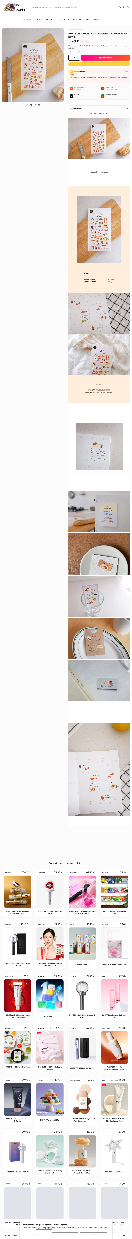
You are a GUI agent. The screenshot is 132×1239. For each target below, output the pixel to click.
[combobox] (73, 7)
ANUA (71, 1184)
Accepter (65, 1234)
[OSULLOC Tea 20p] (82, 943)
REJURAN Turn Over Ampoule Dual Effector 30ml (17, 912)
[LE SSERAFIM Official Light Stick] (82, 1047)
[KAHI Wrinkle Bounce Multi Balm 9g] (114, 995)
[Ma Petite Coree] (15, 7)
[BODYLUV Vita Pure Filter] (50, 1099)
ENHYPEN (73, 976)
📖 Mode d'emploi (76, 108)
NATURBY (105, 872)
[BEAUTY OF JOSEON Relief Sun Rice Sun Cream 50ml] (114, 1099)
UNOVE (7, 1080)
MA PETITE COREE (11, 1235)
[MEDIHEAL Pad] (50, 995)
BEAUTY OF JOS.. (75, 1080)
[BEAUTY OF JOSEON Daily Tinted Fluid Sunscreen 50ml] (82, 1099)
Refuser (93, 1234)
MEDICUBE (41, 1028)
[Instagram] (27, 105)
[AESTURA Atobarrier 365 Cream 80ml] (17, 1203)
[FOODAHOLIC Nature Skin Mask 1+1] (17, 1047)
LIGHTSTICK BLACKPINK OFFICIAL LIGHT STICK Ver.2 (82, 912)
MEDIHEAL (105, 924)
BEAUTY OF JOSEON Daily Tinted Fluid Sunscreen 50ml (82, 1120)
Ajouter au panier (105, 58)
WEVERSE (8, 924)
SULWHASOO (106, 1028)
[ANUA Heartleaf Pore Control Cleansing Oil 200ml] (82, 1203)
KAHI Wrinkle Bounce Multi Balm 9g (114, 1016)
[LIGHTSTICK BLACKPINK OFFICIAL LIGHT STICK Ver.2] (82, 892)
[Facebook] (31, 105)
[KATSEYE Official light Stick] (17, 1151)
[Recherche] (113, 7)
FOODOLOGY (41, 924)
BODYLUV (41, 1080)
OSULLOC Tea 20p (82, 964)
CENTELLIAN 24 (10, 976)
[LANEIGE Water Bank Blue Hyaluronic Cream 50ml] (114, 1203)
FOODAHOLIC (9, 1028)
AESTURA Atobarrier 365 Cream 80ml (17, 1224)
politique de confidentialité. (44, 1229)
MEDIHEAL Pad (49, 1016)
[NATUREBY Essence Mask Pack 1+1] (114, 892)
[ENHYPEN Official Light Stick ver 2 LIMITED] (82, 995)
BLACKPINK (73, 872)
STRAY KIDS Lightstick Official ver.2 (50, 912)
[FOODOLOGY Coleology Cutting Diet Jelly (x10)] (50, 943)
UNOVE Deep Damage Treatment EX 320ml (17, 1120)
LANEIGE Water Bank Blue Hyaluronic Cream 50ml (114, 1224)
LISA (103, 1132)
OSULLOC (73, 924)
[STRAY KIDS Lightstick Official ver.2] (50, 892)
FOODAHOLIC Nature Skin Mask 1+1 (18, 1068)
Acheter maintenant (99, 64)
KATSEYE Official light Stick (17, 1172)
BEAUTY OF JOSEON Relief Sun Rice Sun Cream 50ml (114, 1120)
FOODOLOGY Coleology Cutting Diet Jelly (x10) (50, 964)
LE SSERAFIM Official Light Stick (82, 1068)
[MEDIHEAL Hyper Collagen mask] (114, 943)
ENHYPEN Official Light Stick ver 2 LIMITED (82, 1016)
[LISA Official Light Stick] (114, 1151)
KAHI (103, 976)
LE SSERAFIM (74, 1028)
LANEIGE (40, 1132)
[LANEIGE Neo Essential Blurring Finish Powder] (50, 1151)
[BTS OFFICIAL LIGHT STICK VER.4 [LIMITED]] (17, 943)
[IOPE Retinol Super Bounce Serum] (50, 1203)
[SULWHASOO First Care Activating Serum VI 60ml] (114, 1047)
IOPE (39, 1184)
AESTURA (8, 1184)
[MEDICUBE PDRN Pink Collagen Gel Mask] (50, 1047)
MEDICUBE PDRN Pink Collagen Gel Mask (50, 1068)
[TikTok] (35, 105)
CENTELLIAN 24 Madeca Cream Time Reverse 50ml (18, 1016)
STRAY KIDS (41, 872)
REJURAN (8, 872)
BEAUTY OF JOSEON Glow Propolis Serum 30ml (82, 1172)
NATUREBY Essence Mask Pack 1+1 (114, 912)
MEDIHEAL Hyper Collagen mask (114, 964)
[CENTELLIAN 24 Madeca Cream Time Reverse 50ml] (17, 995)
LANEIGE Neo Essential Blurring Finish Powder (50, 1172)
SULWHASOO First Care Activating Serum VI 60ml (114, 1068)
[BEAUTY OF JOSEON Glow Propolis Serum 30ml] (82, 1151)
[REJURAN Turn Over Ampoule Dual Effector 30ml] (17, 892)
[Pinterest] (39, 105)
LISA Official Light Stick (114, 1172)
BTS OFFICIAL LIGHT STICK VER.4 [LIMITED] (17, 964)
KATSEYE (8, 1132)
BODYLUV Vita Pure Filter (50, 1120)
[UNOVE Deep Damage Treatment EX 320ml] (17, 1099)
